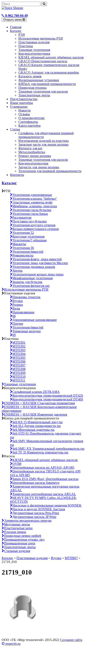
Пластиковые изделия (33, 42)
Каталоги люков (30, 76)
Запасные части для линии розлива (43, 144)
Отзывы (24, 114)
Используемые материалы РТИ (40, 38)
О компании (19, 106)
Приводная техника (32, 87)
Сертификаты (28, 122)
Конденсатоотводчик (33, 163)
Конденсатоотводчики (34, 53)
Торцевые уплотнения (34, 50)
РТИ (21, 34)
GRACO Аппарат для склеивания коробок (48, 72)
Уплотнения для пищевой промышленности (49, 171)
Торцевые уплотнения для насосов (43, 91)
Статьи (15, 129)
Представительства (23, 99)
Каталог (16, 31)
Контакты (17, 175)
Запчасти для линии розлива (38, 167)
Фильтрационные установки (38, 80)
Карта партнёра (29, 125)
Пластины (25, 46)
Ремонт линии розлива (34, 156)
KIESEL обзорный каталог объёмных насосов (51, 57)
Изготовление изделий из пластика (43, 140)
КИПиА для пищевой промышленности (47, 84)
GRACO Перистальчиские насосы (42, 61)
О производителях (31, 118)
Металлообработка (31, 152)
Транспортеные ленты (34, 95)
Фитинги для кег (30, 148)
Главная (15, 27)
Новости (24, 110)
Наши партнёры (21, 103)
